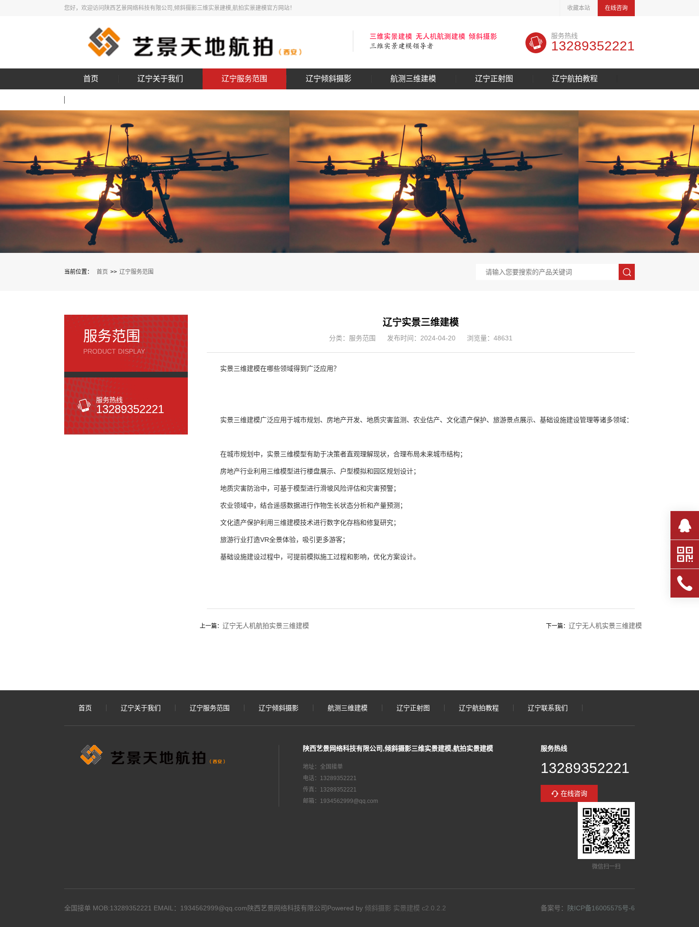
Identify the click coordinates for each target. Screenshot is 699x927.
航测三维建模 (413, 79)
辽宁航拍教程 (575, 79)
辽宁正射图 (494, 79)
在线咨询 (616, 8)
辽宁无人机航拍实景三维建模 (266, 625)
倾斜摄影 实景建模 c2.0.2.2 (405, 908)
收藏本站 (578, 8)
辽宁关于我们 (160, 79)
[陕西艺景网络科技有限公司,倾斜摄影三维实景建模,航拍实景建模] (201, 42)
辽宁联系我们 (106, 100)
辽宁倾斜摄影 (328, 79)
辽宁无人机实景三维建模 (605, 625)
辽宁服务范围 (244, 79)
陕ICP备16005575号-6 (601, 908)
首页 (90, 79)
